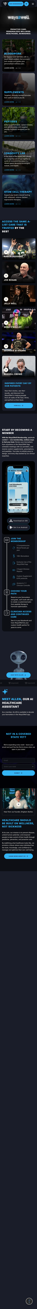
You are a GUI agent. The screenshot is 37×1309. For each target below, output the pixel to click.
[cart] (26, 4)
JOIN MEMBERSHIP (16, 4)
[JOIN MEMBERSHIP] (16, 4)
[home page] (5, 4)
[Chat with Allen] (29, 1301)
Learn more (9, 68)
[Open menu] (33, 3)
